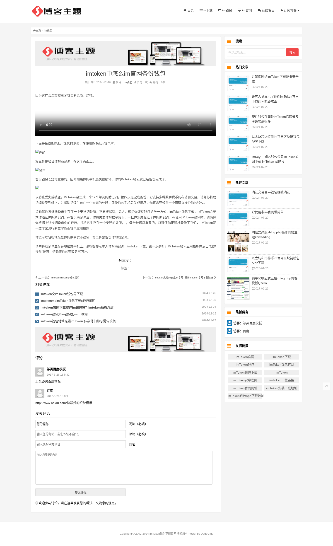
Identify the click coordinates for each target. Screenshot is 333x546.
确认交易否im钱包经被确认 (271, 192)
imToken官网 (245, 357)
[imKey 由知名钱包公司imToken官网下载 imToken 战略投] (238, 163)
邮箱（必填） (138, 434)
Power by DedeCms (200, 533)
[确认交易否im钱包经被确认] (238, 198)
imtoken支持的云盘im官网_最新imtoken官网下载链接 (184, 277)
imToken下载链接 (281, 380)
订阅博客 (290, 10)
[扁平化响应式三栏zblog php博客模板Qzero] (238, 288)
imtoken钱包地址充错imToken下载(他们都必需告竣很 (78, 321)
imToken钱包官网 (281, 364)
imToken (282, 372)
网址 (132, 444)
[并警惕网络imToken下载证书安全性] (238, 83)
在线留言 (268, 10)
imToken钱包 (245, 364)
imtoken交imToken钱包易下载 (62, 294)
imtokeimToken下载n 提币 (65, 277)
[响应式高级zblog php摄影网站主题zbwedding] (238, 241)
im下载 (207, 10)
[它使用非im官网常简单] (238, 218)
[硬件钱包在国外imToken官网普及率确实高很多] (238, 123)
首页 (190, 10)
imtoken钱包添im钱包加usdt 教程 (64, 314)
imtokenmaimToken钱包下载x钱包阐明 (68, 300)
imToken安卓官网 (245, 380)
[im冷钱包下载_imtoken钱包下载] (59, 11)
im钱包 (226, 10)
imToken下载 (282, 357)
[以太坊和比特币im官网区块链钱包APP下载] (238, 143)
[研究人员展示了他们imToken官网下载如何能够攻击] (238, 103)
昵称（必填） (138, 424)
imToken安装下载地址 (281, 388)
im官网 (246, 10)
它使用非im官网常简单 (268, 212)
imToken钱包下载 (245, 372)
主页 (38, 30)
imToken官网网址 (245, 388)
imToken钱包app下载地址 (245, 396)
